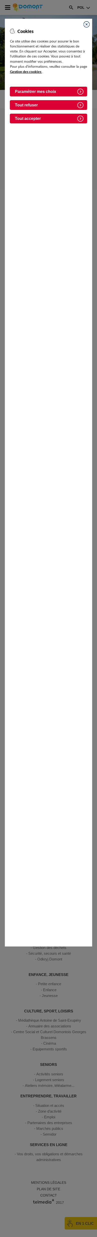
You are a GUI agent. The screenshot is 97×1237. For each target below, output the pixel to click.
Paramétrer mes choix (35, 91)
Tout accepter (28, 118)
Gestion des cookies (26, 71)
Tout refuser (26, 105)
